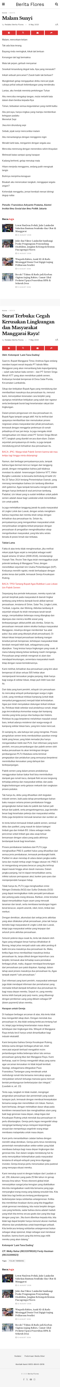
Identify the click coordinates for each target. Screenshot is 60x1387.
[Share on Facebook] (9, 33)
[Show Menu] (3, 4)
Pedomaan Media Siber (34, 1356)
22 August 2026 (24, 235)
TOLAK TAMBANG (16, 1261)
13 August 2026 (24, 269)
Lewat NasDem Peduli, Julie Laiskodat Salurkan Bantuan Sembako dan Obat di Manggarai (35, 228)
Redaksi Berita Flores (14, 25)
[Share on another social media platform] (51, 33)
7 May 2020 (34, 340)
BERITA (12, 13)
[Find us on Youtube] (31, 1379)
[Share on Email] (37, 33)
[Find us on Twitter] (27, 1379)
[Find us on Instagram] (34, 1379)
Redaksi (17, 1356)
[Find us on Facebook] (23, 1379)
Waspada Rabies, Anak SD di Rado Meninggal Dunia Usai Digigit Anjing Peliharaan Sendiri (34, 262)
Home (4, 13)
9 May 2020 (34, 25)
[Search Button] (56, 4)
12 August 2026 (24, 287)
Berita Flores (30, 4)
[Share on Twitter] (23, 33)
